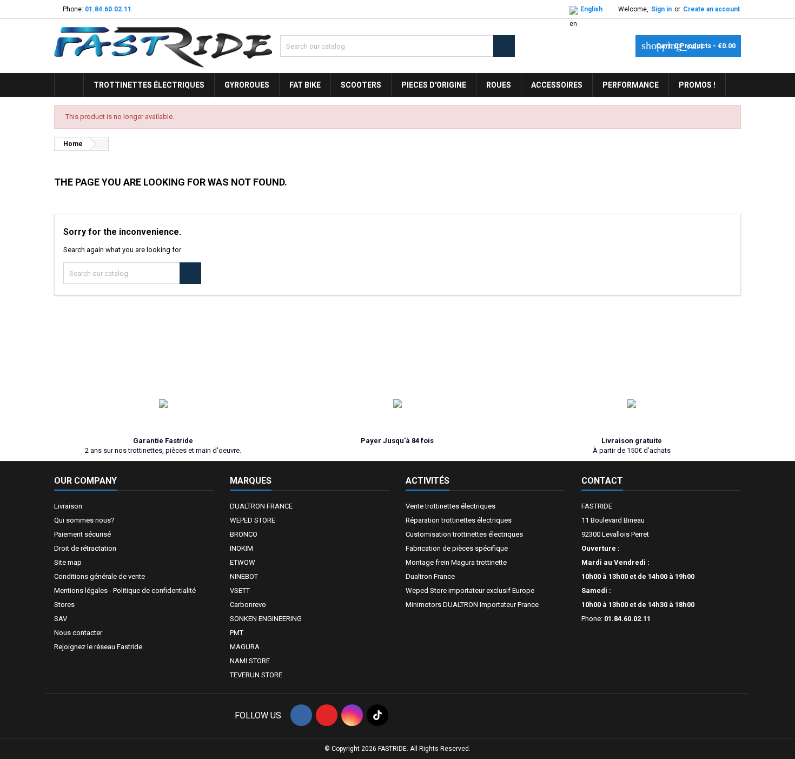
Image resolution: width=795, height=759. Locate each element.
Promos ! (697, 85)
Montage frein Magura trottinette (456, 562)
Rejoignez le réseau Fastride (98, 647)
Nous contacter (78, 633)
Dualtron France (430, 576)
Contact (602, 481)
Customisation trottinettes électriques (464, 534)
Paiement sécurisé (82, 534)
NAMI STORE (250, 661)
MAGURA (245, 647)
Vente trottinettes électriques (450, 506)
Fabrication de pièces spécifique (457, 548)
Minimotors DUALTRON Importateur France (472, 604)
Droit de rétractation (85, 548)
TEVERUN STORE (256, 675)
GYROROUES (246, 85)
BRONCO (243, 534)
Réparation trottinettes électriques (459, 520)
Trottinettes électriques (149, 85)
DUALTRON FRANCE (261, 506)
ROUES (498, 85)
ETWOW (242, 562)
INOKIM (241, 548)
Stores (64, 604)
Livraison (68, 506)
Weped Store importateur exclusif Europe (470, 590)
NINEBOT (244, 576)
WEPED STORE (252, 520)
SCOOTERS (361, 85)
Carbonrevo (248, 604)
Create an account (711, 9)
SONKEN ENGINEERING (266, 619)
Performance (630, 85)
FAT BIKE (305, 85)
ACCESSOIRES (556, 85)
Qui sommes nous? (84, 520)
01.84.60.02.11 (108, 9)
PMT (236, 633)
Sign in (661, 9)
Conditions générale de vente (99, 576)
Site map (68, 562)
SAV (60, 619)
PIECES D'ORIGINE (433, 85)
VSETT (240, 590)
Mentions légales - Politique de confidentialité (125, 590)
